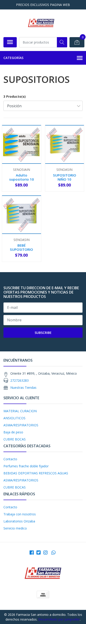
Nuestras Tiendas (23, 387)
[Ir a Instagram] (45, 552)
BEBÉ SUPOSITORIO (21, 247)
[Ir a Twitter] (38, 552)
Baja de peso (13, 432)
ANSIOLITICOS (14, 418)
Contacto (10, 459)
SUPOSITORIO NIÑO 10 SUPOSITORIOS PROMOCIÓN (64, 181)
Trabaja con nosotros (19, 514)
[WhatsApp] (53, 552)
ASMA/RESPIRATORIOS (20, 425)
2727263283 (19, 380)
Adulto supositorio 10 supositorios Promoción (21, 181)
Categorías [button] (13, 58)
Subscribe (43, 332)
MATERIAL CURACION (20, 411)
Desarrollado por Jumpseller (59, 619)
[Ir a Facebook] (32, 552)
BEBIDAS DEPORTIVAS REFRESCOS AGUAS (35, 473)
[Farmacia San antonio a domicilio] (41, 23)
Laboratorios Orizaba (19, 521)
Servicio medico (15, 528)
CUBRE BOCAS (14, 439)
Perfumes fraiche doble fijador (26, 466)
